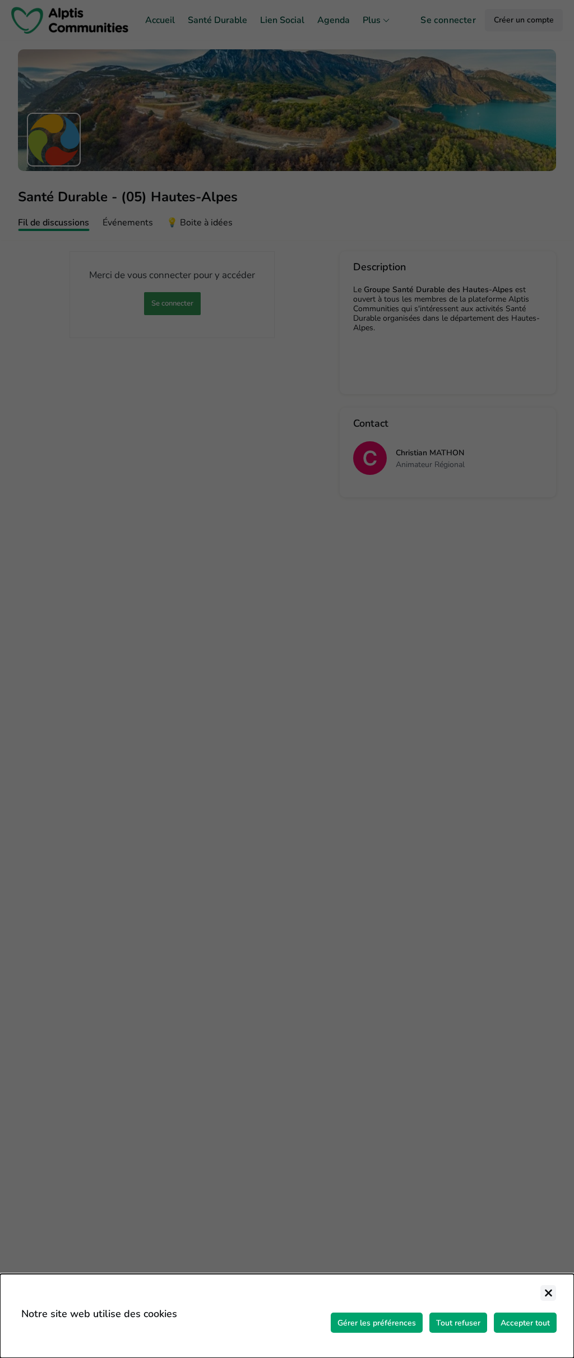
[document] (287, 1316)
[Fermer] (548, 1293)
